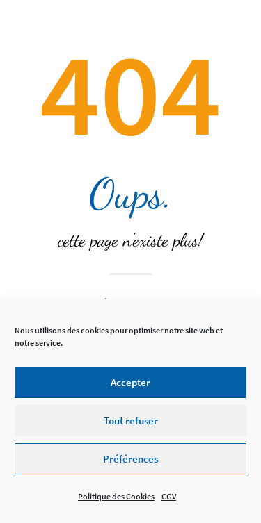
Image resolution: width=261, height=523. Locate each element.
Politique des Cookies (116, 496)
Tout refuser (131, 420)
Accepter (130, 382)
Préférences (130, 458)
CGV (168, 496)
